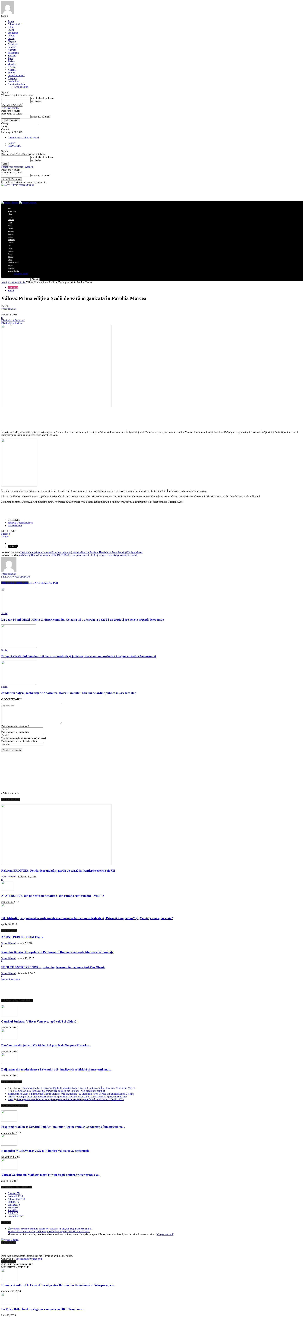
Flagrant (12, 41)
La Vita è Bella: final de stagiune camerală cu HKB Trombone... (42, 1309)
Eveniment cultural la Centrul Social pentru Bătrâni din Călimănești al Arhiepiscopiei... (58, 1285)
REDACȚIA (14, 145)
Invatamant (13, 52)
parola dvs (36, 101)
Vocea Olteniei (8, 309)
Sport (10, 58)
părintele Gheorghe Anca (20, 522)
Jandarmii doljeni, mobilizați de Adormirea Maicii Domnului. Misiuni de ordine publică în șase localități (68, 693)
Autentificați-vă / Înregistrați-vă (23, 137)
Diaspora (12, 78)
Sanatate (12, 55)
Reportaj (12, 47)
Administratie (14, 24)
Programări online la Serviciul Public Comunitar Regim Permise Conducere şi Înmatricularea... (63, 1126)
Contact (11, 143)
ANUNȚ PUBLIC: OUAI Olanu (22, 937)
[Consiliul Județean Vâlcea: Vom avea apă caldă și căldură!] (9, 1015)
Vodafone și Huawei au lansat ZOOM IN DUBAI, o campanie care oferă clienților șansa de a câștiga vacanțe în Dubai (78, 555)
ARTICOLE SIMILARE (14, 582)
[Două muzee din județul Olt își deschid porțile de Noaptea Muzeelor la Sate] (9, 1039)
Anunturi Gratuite (16, 84)
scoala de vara (15, 525)
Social (11, 30)
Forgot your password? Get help (17, 166)
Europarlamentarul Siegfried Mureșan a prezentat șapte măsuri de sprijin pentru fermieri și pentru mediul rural (72, 1096)
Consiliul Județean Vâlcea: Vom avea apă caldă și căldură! (39, 1021)
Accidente (13, 44)
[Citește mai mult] (165, 1234)
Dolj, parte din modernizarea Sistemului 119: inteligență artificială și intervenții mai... (56, 1069)
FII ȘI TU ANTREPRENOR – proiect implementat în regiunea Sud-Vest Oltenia (53, 967)
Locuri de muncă (16, 75)
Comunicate (14, 81)
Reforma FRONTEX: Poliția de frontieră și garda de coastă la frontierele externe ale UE (58, 870)
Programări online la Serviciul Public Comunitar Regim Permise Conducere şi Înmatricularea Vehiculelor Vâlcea (79, 1088)
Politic (11, 27)
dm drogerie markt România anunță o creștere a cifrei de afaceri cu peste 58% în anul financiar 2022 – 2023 (70, 1099)
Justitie (11, 38)
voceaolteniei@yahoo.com (29, 1258)
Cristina (11, 1096)
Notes (10, 1099)
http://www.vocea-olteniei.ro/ (15, 576)
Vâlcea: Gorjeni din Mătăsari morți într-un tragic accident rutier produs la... (50, 1174)
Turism (11, 61)
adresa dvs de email (40, 116)
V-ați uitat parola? (10, 108)
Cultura (11, 35)
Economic (15, 1196)
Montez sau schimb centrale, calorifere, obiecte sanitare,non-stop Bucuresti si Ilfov (49, 1231)
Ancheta (12, 49)
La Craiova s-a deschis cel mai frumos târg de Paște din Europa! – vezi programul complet (60, 1090)
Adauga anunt (21, 87)
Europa (11, 72)
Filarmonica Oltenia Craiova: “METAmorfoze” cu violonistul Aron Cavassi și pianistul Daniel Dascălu (82, 1093)
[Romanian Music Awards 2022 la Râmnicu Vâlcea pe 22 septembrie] (9, 1144)
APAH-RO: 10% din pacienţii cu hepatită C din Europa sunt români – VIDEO (52, 895)
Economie (13, 32)
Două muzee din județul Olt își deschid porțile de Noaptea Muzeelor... (46, 1045)
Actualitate (13, 282)
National (12, 69)
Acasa (11, 21)
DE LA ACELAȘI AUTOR (43, 582)
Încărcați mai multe (10, 979)
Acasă (4, 282)
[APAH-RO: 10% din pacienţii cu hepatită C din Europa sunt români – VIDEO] (7, 889)
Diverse (11, 67)
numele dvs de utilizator (42, 98)
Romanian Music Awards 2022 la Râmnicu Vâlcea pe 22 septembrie (45, 1150)
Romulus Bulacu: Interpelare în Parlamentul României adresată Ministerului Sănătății (57, 952)
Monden (12, 64)
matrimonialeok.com (18, 1093)
